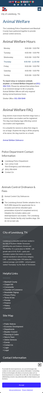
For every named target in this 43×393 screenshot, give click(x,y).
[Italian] (21, 2)
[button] (40, 365)
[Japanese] (24, 2)
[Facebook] (14, 4)
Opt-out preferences (15, 390)
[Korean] (27, 2)
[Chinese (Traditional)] (12, 2)
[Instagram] (21, 4)
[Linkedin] (25, 4)
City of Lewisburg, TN (10, 14)
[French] (15, 2)
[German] (18, 2)
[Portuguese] (30, 2)
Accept (21, 385)
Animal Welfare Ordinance (13, 140)
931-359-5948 (19, 98)
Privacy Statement (27, 390)
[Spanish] (33, 2)
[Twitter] (18, 4)
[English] (10, 2)
